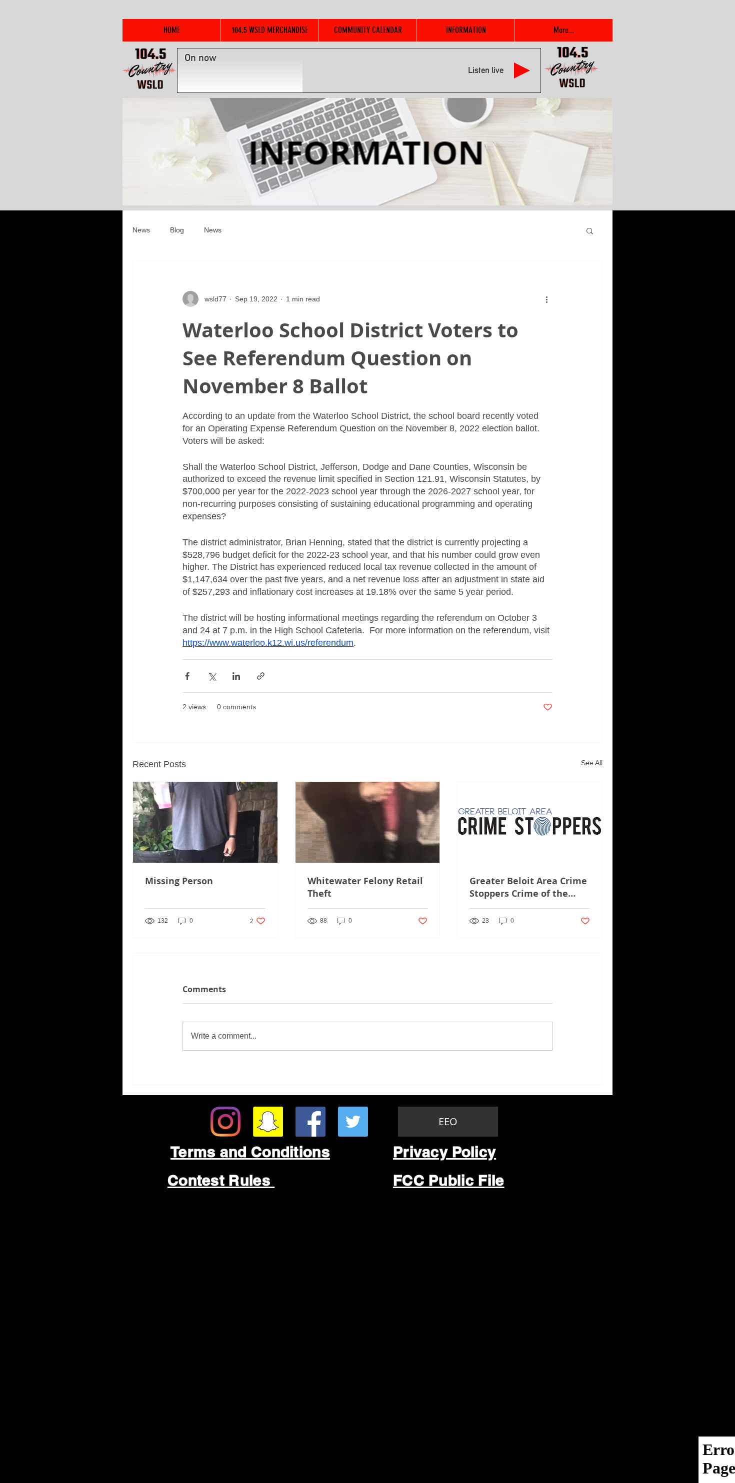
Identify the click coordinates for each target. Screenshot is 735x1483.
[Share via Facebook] (187, 676)
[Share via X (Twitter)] (211, 676)
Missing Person (179, 881)
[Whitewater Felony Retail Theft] (368, 822)
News (141, 230)
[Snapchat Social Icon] (268, 1122)
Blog (177, 230)
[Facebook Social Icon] (311, 1122)
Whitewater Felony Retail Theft (365, 887)
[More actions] (546, 299)
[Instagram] (225, 1122)
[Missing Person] (205, 822)
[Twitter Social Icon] (353, 1122)
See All (591, 763)
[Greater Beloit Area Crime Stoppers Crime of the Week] (530, 822)
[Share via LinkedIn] (236, 676)
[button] (589, 230)
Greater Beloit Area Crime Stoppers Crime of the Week (528, 887)
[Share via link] (261, 676)
